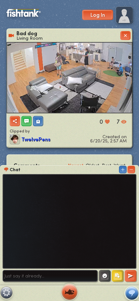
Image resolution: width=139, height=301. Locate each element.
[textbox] (50, 276)
